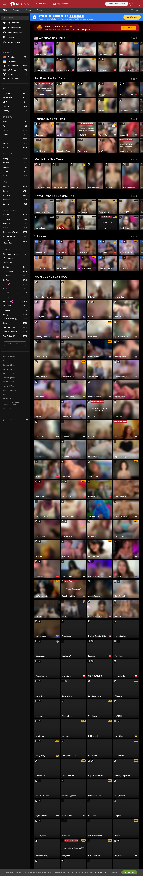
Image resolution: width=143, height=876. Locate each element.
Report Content (9, 373)
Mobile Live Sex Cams (48, 159)
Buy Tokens (7, 409)
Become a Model (9, 390)
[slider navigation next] (137, 57)
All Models (7, 399)
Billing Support (9, 369)
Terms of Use (8, 386)
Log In (135, 4)
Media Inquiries (9, 378)
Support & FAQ (9, 365)
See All (135, 38)
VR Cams (40, 236)
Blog (5, 361)
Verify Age (132, 17)
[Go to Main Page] (21, 4)
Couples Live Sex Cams (49, 119)
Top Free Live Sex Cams (50, 78)
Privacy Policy (8, 382)
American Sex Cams (52, 38)
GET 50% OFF (128, 28)
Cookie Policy (99, 872)
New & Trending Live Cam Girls (54, 196)
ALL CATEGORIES (17, 344)
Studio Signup (8, 394)
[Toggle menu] (4, 4)
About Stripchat (9, 357)
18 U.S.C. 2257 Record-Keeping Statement (12, 404)
